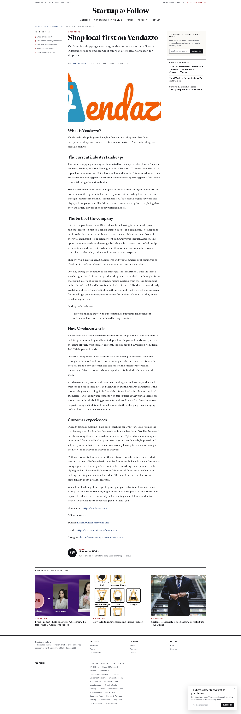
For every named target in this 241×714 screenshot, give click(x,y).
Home (37, 26)
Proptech (108, 682)
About (132, 646)
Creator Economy (116, 678)
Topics (130, 20)
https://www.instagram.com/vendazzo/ (101, 537)
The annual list (96, 653)
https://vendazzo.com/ (95, 508)
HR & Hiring (94, 667)
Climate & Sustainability (100, 674)
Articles (85, 20)
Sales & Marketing (110, 667)
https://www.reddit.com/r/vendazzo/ (97, 530)
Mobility (93, 700)
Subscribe (196, 51)
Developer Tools (96, 696)
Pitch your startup (196, 2)
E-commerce (57, 26)
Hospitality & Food (115, 689)
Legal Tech (110, 692)
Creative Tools (111, 685)
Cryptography (111, 703)
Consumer (94, 663)
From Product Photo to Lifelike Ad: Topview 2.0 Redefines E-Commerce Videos (186, 69)
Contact (156, 20)
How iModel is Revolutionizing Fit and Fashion (185, 79)
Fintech (93, 671)
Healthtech (105, 663)
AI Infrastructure (96, 692)
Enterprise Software (98, 678)
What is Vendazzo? (44, 37)
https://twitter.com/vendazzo (93, 523)
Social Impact (95, 682)
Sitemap (173, 649)
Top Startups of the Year (108, 20)
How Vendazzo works (45, 48)
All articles (94, 646)
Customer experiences (46, 52)
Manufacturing (96, 685)
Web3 (117, 682)
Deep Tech (117, 700)
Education (117, 674)
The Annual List (96, 703)
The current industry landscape (49, 41)
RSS (172, 646)
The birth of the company (47, 45)
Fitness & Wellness (114, 696)
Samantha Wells (78, 64)
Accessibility (104, 700)
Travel (102, 689)
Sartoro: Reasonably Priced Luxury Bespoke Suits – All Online (185, 88)
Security (93, 689)
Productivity (104, 671)
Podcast (142, 20)
